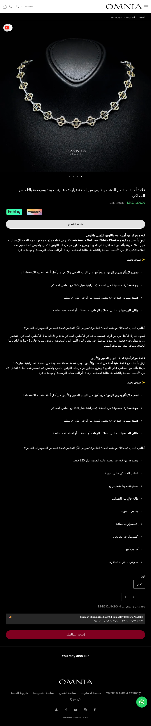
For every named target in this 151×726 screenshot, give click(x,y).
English (29, 6)
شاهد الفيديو (75, 224)
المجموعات (130, 17)
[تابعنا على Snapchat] (56, 710)
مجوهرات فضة (116, 17)
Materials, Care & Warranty (123, 692)
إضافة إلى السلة (75, 634)
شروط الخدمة (19, 692)
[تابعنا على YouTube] (75, 710)
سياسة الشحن (67, 692)
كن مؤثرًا (75, 699)
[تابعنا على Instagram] (85, 710)
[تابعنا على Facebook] (94, 710)
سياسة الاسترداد (91, 692)
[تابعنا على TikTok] (66, 710)
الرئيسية (142, 17)
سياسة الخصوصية (43, 692)
